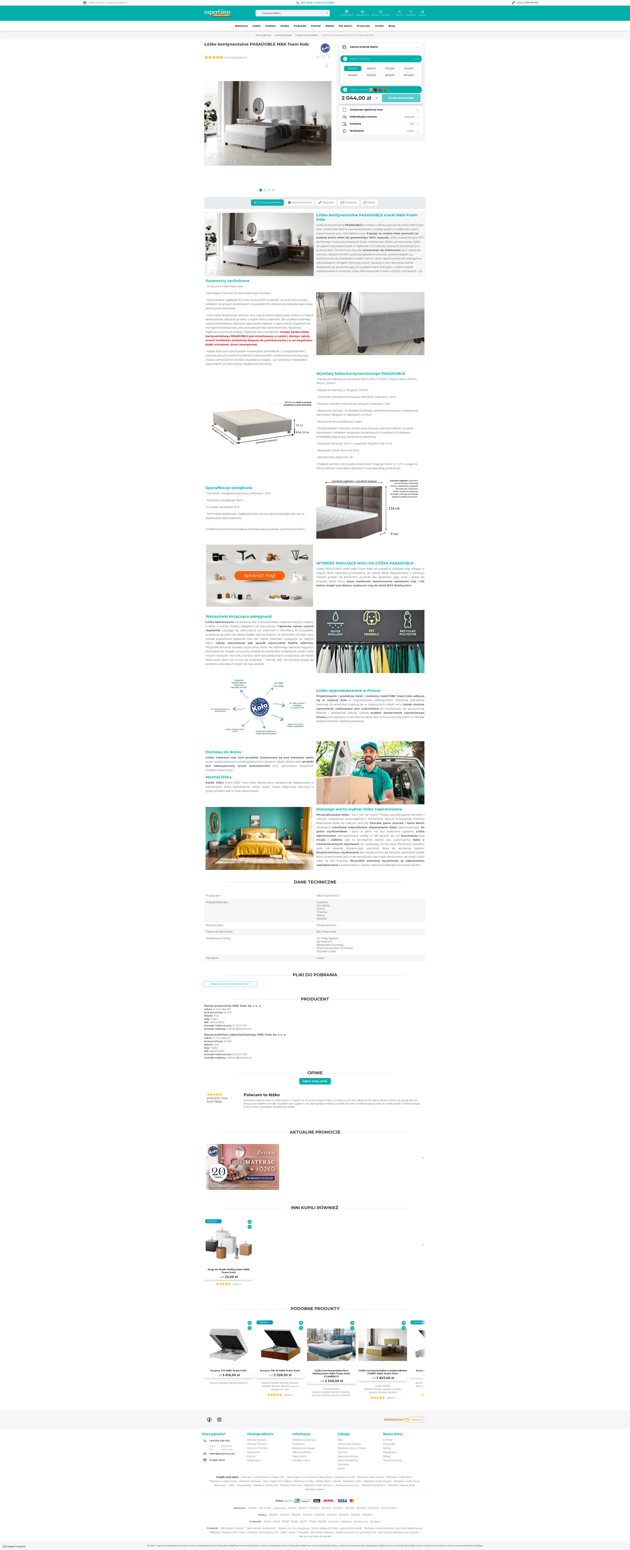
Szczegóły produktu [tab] (269, 202)
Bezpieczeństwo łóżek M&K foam (230, 983)
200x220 (332, 1514)
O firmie (387, 1439)
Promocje (363, 25)
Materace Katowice (250, 1481)
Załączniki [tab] (328, 202)
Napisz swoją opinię (315, 1081)
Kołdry (285, 25)
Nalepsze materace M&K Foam (227, 1532)
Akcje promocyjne (348, 1456)
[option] (242, 1167)
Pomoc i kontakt (381, 15)
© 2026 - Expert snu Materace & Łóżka (167, 1545)
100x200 (314, 1508)
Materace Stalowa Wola (401, 1485)
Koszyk (422, 15)
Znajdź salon (347, 15)
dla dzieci (375, 1521)
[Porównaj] (249, 1222)
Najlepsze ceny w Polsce (352, 1448)
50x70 (303, 1521)
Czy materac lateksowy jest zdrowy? (398, 1532)
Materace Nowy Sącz (347, 1485)
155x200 (296, 1514)
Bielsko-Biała (323, 1481)
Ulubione (411, 15)
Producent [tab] (350, 202)
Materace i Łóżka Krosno (223, 1481)
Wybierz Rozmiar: (357, 58)
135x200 (273, 1514)
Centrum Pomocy (257, 1448)
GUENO (252, 1508)
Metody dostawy (256, 1439)
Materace (241, 25)
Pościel (316, 25)
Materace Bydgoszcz (374, 1485)
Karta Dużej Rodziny (349, 1443)
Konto (399, 15)
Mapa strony (299, 1456)
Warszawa (220, 1485)
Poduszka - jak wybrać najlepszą (315, 1532)
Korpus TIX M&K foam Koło (228, 1370)
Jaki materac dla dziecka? (261, 1528)
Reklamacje (254, 1460)
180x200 (362, 1508)
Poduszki (300, 25)
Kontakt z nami (301, 1460)
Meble (330, 25)
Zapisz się (416, 1419)
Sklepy (386, 1456)
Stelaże (270, 25)
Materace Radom (315, 1489)
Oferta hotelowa (392, 1460)
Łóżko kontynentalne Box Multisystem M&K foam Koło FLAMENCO (331, 1373)
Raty (340, 1439)
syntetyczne (361, 1521)
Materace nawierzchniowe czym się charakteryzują (393, 1528)
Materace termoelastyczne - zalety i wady (271, 1532)
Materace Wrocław (291, 1485)
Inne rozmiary (389, 1508)
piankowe (346, 1521)
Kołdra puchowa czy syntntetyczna (356, 1532)
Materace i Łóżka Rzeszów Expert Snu (263, 1477)
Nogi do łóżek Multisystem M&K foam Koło (229, 1271)
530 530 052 (531, 2)
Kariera (387, 1448)
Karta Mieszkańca (348, 1460)
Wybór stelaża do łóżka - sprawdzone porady (336, 1528)
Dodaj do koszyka (401, 97)
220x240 (344, 1514)
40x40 (267, 1521)
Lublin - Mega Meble (239, 1485)
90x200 (303, 1508)
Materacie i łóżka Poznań (377, 1481)
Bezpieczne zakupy (303, 1448)
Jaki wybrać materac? (232, 1528)
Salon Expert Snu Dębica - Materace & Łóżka (288, 1481)
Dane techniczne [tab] (301, 202)
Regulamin (298, 1443)
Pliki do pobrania (301, 1452)
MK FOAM (265, 1508)
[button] (328, 57)
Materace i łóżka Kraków (370, 1477)
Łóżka (256, 25)
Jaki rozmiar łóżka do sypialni (315, 1536)
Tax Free (342, 1452)
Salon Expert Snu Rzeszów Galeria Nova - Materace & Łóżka (321, 1477)
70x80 (313, 1521)
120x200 (326, 1508)
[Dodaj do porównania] (317, 57)
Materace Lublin (352, 1481)
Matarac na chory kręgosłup (293, 1528)
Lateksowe (279, 1508)
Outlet (379, 25)
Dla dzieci (345, 25)
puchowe (333, 1521)
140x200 (338, 1508)
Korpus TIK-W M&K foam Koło (280, 1370)
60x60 (294, 1521)
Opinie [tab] (371, 202)
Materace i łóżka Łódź (265, 1485)
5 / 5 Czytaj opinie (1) (235, 57)
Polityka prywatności (304, 1439)
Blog (392, 25)
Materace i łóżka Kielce (399, 1477)
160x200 (350, 1508)
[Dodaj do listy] (323, 57)
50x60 (285, 1521)
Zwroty (251, 1456)
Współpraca (362, 15)
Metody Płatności (257, 1443)
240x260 (367, 1514)
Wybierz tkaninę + (367, 89)
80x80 (322, 1521)
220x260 (355, 1514)
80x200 (292, 1508)
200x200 (373, 1508)
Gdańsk (336, 1481)
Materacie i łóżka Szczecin (318, 1485)
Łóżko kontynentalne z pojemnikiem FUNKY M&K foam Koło (383, 1372)
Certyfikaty (389, 1443)
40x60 (276, 1521)
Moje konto (253, 1452)
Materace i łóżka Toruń (406, 1481)
